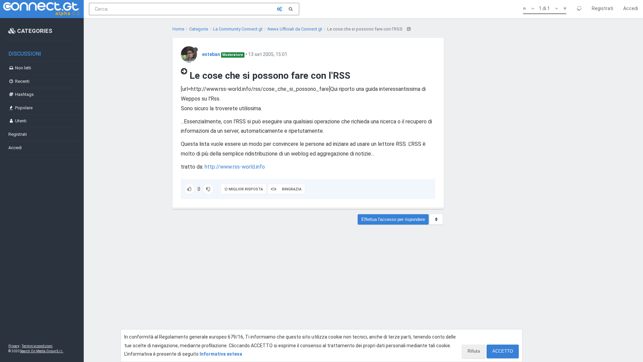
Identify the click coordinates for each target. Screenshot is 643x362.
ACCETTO (502, 351)
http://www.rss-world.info (235, 167)
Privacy (13, 346)
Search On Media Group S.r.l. (41, 351)
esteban (211, 54)
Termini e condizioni (37, 346)
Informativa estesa (221, 354)
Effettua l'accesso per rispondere (393, 219)
